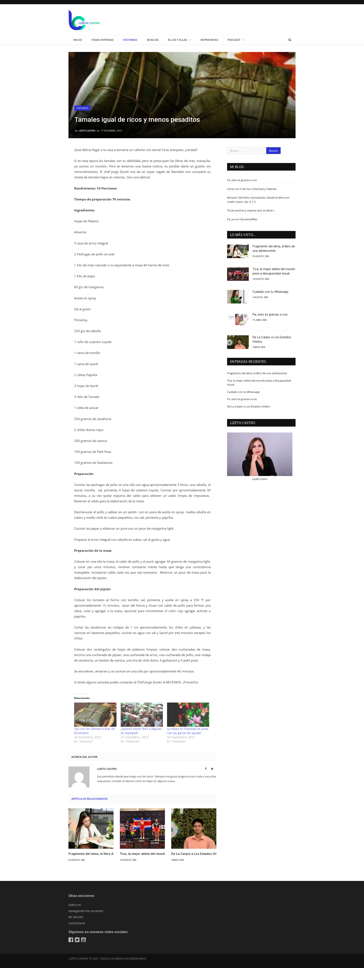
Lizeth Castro (87, 130)
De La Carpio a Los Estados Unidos (193, 854)
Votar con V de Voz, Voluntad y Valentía (251, 189)
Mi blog (152, 40)
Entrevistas (209, 40)
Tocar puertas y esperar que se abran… (251, 210)
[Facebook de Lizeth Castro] (71, 941)
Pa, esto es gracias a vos (242, 180)
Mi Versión (75, 917)
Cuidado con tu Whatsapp (270, 292)
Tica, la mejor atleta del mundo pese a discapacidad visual (142, 854)
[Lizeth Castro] (84, 19)
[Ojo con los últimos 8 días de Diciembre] (95, 715)
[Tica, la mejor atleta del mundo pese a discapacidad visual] (142, 828)
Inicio (77, 40)
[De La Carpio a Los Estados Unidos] (193, 828)
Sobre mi (74, 905)
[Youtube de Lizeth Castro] (84, 941)
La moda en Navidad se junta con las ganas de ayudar (187, 731)
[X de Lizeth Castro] (77, 941)
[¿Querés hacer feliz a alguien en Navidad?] (142, 715)
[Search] (290, 40)
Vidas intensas (102, 40)
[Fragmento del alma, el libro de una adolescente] (91, 828)
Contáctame (76, 923)
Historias (130, 40)
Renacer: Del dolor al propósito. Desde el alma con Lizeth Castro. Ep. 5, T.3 (258, 200)
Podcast (234, 40)
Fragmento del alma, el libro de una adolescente (91, 854)
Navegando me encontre (85, 911)
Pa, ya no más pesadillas (242, 219)
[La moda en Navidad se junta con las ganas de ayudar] (188, 715)
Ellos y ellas (177, 40)
